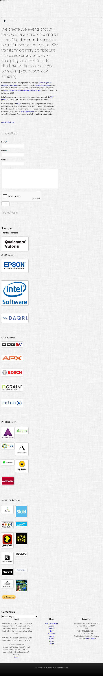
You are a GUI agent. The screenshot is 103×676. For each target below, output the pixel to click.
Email (4, 151)
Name (4, 142)
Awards (51, 21)
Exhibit (51, 628)
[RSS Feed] (70, 21)
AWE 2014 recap (51, 623)
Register (14, 21)
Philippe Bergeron (27, 111)
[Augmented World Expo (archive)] (16, 16)
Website (4, 160)
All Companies (9, 597)
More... (16, 657)
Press (51, 641)
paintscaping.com (7, 122)
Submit (51, 626)
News (51, 639)
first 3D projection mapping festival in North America (23, 90)
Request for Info (90, 639)
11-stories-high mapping (42, 85)
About (61, 21)
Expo (41, 21)
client (18, 104)
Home (4, 21)
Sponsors (51, 634)
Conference (28, 21)
